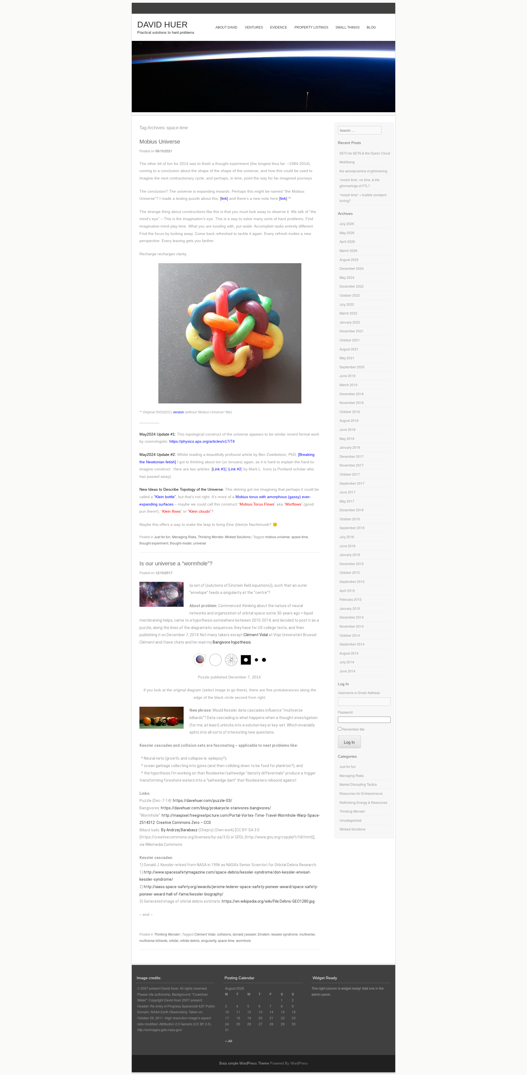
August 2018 (349, 420)
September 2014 (352, 644)
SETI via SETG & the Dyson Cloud (365, 153)
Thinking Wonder (210, 536)
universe (199, 543)
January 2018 (350, 447)
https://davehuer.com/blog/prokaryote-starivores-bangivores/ (216, 808)
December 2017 (352, 456)
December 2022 (352, 286)
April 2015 (347, 590)
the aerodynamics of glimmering (363, 171)
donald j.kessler (244, 934)
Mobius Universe (159, 142)
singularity (208, 940)
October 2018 (350, 411)
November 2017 (352, 465)
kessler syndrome (284, 934)
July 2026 (347, 223)
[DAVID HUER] (263, 110)
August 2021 (349, 349)
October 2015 (350, 572)
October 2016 (350, 519)
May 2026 (347, 232)
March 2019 (348, 384)
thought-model (181, 543)
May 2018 (347, 438)
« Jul (228, 1040)
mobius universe (277, 536)
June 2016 (347, 545)
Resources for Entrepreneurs (361, 793)
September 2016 (352, 527)
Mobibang (347, 161)
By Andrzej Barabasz (179, 830)
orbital (173, 940)
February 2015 (350, 599)
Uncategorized (350, 820)
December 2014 (352, 617)
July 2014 (347, 661)
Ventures (254, 27)
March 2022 (348, 313)
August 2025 (349, 259)
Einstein (264, 934)
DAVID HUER (162, 24)
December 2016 (352, 509)
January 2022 (350, 322)
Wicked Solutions (238, 536)
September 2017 (352, 483)
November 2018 (352, 402)
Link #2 (235, 469)
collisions (224, 934)
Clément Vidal (255, 635)
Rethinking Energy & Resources (363, 802)
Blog (371, 27)
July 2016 (347, 536)
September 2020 (352, 366)
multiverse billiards (153, 940)
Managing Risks (184, 536)
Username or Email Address (359, 692)
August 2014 (349, 653)
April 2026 (347, 241)
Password (345, 712)
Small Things (347, 27)
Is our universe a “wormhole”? (175, 563)
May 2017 (347, 501)
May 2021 (347, 357)
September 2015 (352, 581)
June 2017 (347, 492)
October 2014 (350, 635)
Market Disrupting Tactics (358, 784)
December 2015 (352, 563)
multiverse (307, 934)
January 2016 (350, 554)
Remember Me (353, 729)
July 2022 (347, 304)
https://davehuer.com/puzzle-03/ (202, 800)
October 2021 (350, 340)
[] (224, 198)
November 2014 (352, 626)
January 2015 (350, 608)
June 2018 (347, 429)
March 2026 (348, 250)
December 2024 (352, 268)
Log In (349, 742)
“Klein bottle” (165, 497)
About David (226, 27)
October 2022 (350, 295)
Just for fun (162, 536)
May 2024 (347, 277)
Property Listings (311, 27)
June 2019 (347, 375)
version (178, 412)
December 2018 (352, 393)
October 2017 (350, 474)
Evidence (278, 27)
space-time (299, 536)
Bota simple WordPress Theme (244, 1063)
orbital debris (190, 940)
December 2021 (352, 331)
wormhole (243, 940)
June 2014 (347, 671)
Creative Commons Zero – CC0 (183, 822)
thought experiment (153, 543)
